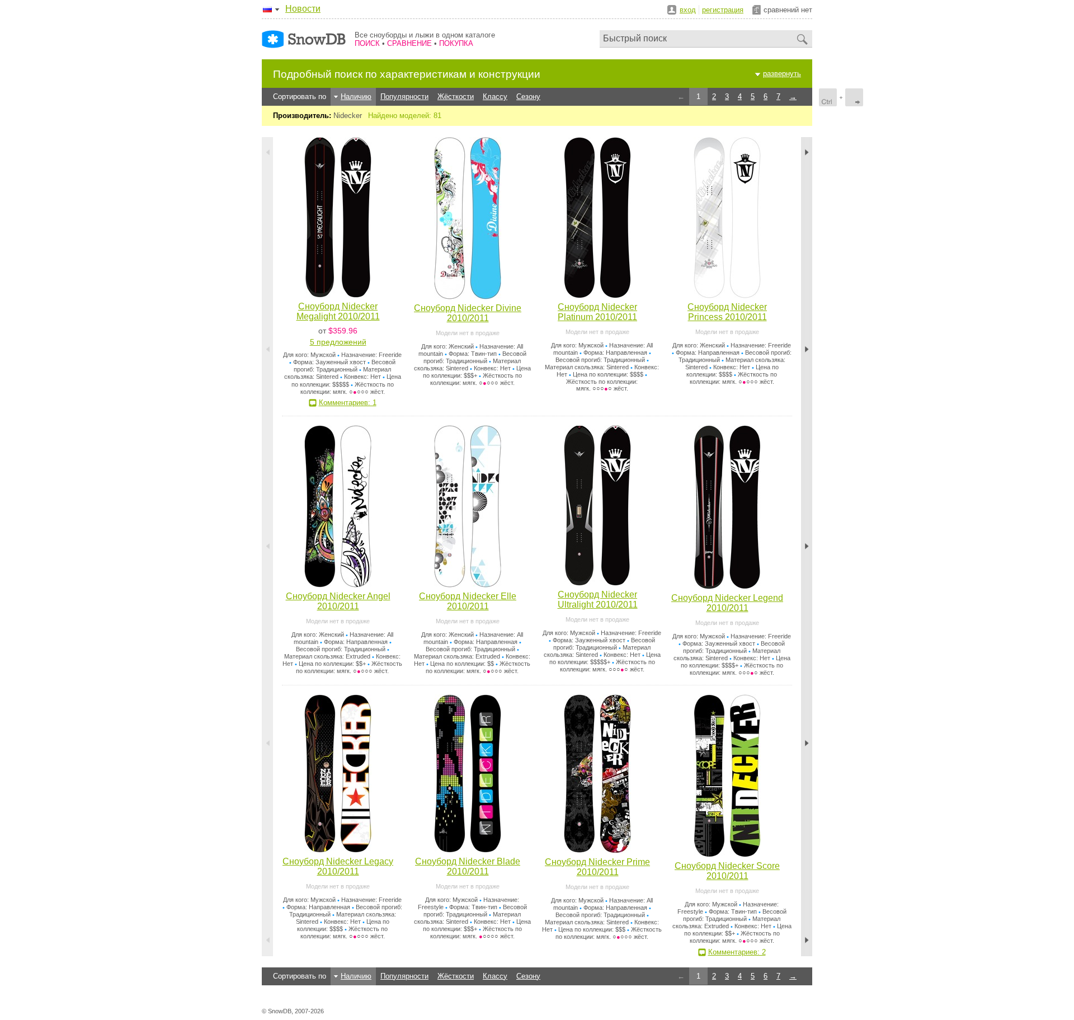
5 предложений (338, 341)
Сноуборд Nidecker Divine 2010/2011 (467, 313)
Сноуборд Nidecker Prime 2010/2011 (597, 867)
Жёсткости (455, 96)
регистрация (722, 10)
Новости (303, 8)
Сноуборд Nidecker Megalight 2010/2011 (338, 311)
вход (688, 10)
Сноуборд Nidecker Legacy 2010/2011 (337, 866)
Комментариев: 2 (737, 952)
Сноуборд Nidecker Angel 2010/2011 (338, 601)
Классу (495, 96)
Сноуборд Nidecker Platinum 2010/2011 (597, 312)
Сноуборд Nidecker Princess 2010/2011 (727, 312)
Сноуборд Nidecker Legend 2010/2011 (727, 603)
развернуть (782, 73)
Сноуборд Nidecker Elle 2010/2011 (467, 601)
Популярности (404, 96)
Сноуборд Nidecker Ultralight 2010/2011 (598, 599)
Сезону (528, 96)
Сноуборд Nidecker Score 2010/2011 (727, 871)
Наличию (356, 96)
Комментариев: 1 (347, 402)
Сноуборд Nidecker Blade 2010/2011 (467, 866)
